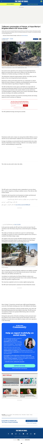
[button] (41, 1)
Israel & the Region (9, 414)
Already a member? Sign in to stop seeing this (19, 368)
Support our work (19, 366)
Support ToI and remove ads (32, 4)
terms (24, 107)
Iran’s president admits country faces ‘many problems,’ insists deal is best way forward (28, 385)
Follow (11, 38)
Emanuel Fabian (6, 38)
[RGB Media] (19, 439)
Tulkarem (27, 414)
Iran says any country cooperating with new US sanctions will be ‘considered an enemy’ (11, 385)
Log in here (35, 423)
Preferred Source (25, 35)
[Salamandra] (27, 439)
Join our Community (10, 4)
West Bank (24, 414)
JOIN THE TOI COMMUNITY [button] (31, 420)
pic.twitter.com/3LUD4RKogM (23, 204)
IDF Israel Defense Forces (17, 414)
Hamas (31, 414)
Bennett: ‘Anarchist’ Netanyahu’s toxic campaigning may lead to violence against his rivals (10, 396)
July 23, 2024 (17, 224)
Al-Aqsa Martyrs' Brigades (6, 415)
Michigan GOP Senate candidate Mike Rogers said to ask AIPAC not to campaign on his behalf (27, 396)
